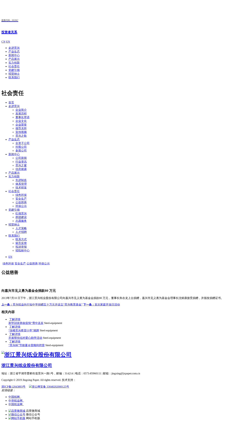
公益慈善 (21, 202)
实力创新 (14, 62)
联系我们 (14, 77)
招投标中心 (22, 250)
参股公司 (21, 150)
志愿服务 (21, 220)
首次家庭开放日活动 (101, 304)
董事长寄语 (22, 117)
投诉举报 (21, 246)
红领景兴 (21, 213)
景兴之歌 (21, 135)
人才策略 (21, 228)
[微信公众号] (16, 414)
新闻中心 (14, 55)
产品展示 (14, 58)
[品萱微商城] (16, 410)
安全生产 (21, 198)
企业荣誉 (21, 124)
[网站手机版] (16, 418)
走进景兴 (14, 47)
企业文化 (21, 120)
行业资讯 (21, 161)
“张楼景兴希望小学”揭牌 (23, 330)
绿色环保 (21, 194)
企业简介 (21, 109)
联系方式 (21, 239)
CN (3, 41)
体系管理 (21, 183)
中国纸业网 (16, 404)
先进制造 (21, 180)
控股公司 (21, 146)
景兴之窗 (21, 165)
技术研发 (21, 187)
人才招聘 (21, 231)
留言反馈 (21, 243)
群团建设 (21, 217)
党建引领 (14, 70)
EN (8, 41)
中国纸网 (14, 396)
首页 (11, 102)
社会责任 (14, 66)
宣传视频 (21, 132)
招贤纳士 (14, 73)
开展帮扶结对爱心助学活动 (25, 337)
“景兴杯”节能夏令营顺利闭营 (26, 345)
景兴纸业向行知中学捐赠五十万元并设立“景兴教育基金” (42, 304)
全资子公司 (22, 143)
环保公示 (21, 206)
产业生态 (14, 51)
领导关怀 (21, 128)
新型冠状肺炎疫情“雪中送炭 (25, 323)
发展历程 (21, 113)
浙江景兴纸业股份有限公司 (26, 365)
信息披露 (21, 169)
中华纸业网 (16, 400)
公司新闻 (21, 157)
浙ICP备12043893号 (13, 386)
